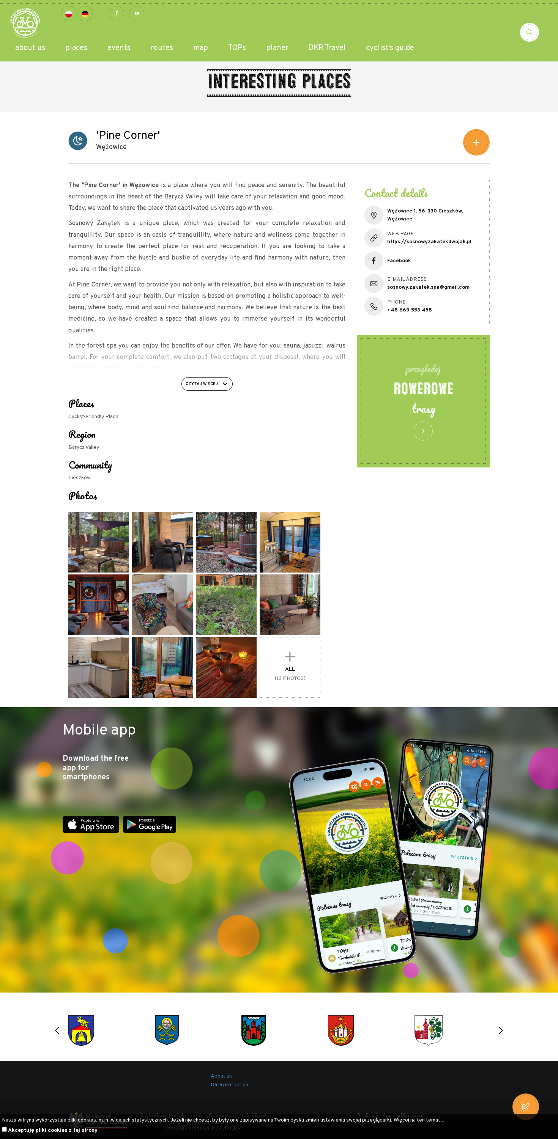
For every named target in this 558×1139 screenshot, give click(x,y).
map (200, 48)
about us (30, 48)
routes (162, 48)
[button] (57, 1030)
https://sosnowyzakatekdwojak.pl (429, 242)
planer (277, 48)
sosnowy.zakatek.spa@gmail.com (428, 287)
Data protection (229, 1085)
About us (221, 1076)
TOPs (237, 48)
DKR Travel (327, 48)
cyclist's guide (390, 48)
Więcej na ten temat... (419, 1120)
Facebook (399, 261)
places (76, 48)
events (119, 48)
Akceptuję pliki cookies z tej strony (53, 1130)
